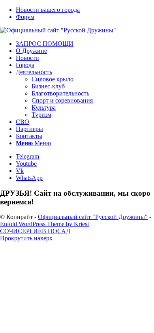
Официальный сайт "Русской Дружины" (93, 216)
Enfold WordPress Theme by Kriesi (44, 224)
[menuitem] (85, 9)
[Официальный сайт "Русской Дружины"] (58, 30)
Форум (25, 16)
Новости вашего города (48, 9)
